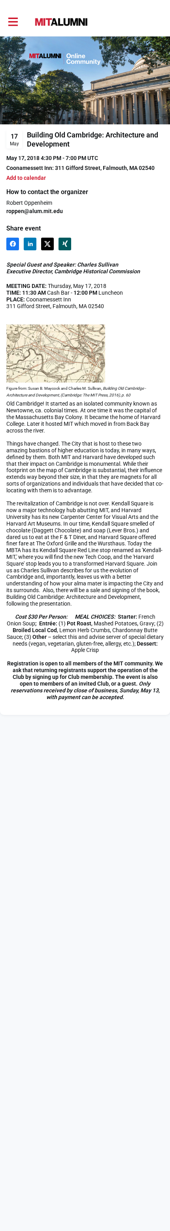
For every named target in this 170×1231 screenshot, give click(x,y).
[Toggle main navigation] (12, 22)
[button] (26, 178)
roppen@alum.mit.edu (34, 211)
